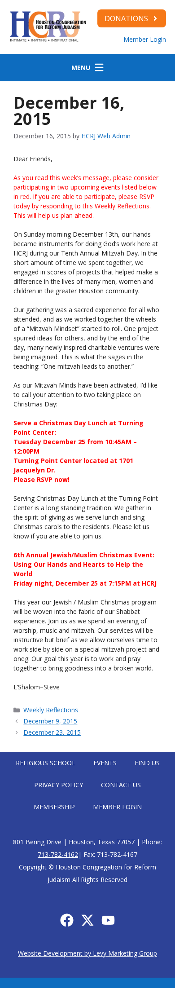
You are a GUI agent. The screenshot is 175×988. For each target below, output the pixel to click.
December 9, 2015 (50, 721)
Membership (54, 807)
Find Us (147, 763)
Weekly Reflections (50, 710)
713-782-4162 (58, 854)
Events (105, 763)
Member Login (144, 39)
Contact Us (121, 785)
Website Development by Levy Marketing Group (87, 953)
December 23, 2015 (52, 732)
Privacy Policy (58, 785)
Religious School (45, 763)
